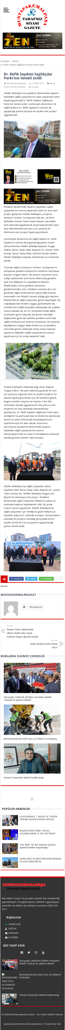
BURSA (6, 87)
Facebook (17, 579)
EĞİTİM (13, 87)
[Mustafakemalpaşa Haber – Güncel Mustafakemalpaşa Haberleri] (32, 30)
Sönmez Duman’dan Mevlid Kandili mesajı (24, 777)
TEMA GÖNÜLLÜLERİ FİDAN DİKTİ (43, 644)
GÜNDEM (21, 87)
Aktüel (52, 83)
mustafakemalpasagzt (16, 83)
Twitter (32, 579)
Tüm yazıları (34, 607)
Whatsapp (47, 579)
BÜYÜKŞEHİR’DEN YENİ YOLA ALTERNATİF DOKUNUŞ (30, 739)
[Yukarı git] (59, 1024)
